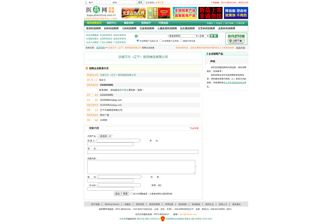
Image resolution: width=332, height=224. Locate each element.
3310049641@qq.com (111, 105)
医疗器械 (229, 23)
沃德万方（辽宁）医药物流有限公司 (118, 75)
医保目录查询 (119, 39)
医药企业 (209, 204)
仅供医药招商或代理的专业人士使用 (100, 18)
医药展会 (236, 204)
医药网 (122, 90)
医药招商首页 (94, 23)
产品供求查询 (119, 42)
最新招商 (129, 23)
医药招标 (182, 204)
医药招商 (100, 47)
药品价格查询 (106, 35)
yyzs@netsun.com (188, 214)
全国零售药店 (106, 39)
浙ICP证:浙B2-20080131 (148, 219)
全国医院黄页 (92, 39)
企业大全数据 (92, 42)
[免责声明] (240, 47)
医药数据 (196, 204)
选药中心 (111, 23)
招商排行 (146, 23)
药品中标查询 (119, 35)
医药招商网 (154, 204)
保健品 (210, 23)
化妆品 (219, 23)
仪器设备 (240, 23)
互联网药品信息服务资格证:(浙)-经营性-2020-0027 (189, 219)
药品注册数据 (92, 35)
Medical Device (112, 204)
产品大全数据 (106, 42)
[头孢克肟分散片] (184, 18)
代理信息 (163, 23)
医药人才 (223, 204)
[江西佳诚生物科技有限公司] (235, 18)
